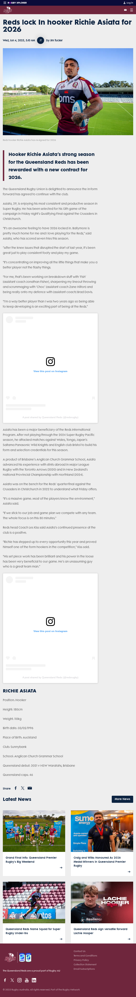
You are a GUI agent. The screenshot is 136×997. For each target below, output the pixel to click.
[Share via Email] (30, 788)
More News (122, 799)
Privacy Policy (81, 960)
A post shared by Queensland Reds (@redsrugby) (50, 417)
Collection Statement (85, 964)
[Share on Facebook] (15, 788)
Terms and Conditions (85, 955)
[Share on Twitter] (23, 788)
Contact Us (79, 951)
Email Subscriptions (84, 969)
